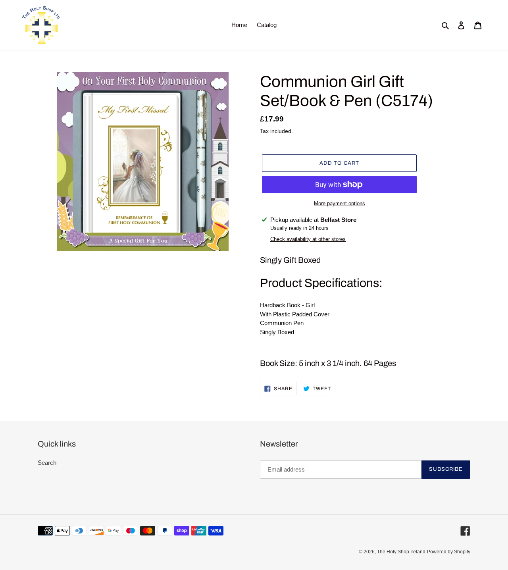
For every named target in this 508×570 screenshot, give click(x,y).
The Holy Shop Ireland (401, 552)
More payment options (339, 203)
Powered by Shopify (448, 552)
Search (47, 462)
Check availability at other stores (308, 239)
